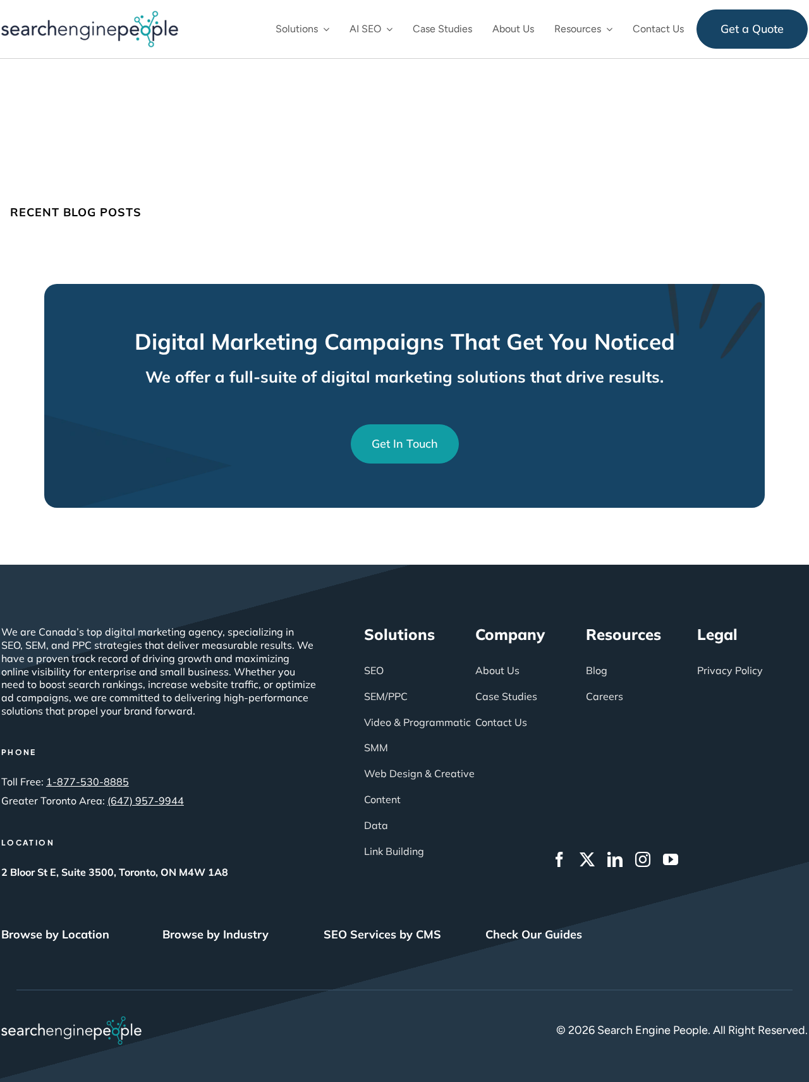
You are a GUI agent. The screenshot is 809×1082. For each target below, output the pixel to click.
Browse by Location (55, 934)
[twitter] (587, 859)
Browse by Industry (215, 934)
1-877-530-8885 (87, 781)
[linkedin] (615, 859)
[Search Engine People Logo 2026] (89, 16)
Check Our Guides (533, 934)
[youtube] (670, 859)
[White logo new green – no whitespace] (71, 1022)
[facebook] (559, 859)
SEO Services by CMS (382, 934)
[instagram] (642, 859)
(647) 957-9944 (145, 800)
